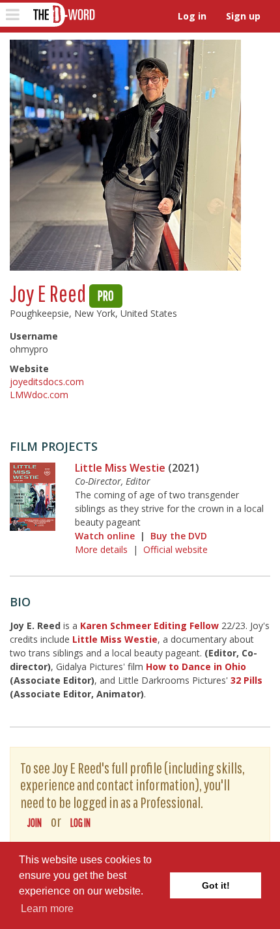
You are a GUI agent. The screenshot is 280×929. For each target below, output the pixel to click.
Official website (175, 549)
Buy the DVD (178, 536)
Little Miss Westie (120, 468)
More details (101, 549)
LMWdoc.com (39, 394)
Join (34, 822)
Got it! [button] (216, 885)
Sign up (243, 16)
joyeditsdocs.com (47, 381)
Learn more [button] (47, 908)
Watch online (105, 536)
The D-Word (63, 14)
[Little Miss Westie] (32, 497)
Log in (192, 16)
